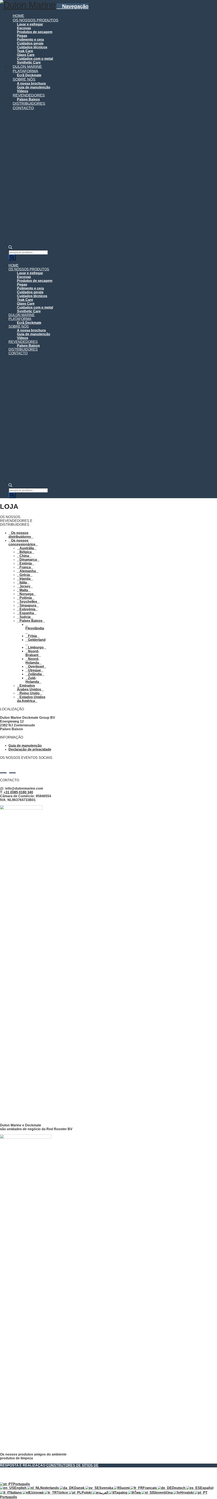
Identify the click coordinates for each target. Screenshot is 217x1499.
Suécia (25, 617)
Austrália (26, 548)
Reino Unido (29, 693)
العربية (104, 1492)
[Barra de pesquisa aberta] (10, 248)
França (25, 567)
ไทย (138, 1492)
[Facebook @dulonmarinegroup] (12, 769)
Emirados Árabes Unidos (29, 687)
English (20, 1488)
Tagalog (121, 1492)
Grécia (24, 575)
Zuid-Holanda (32, 680)
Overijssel (36, 666)
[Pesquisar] (12, 257)
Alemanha (27, 571)
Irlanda (25, 578)
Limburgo (36, 647)
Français (150, 1488)
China (24, 556)
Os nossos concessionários (21, 542)
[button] (73, 6)
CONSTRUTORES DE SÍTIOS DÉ (72, 1465)
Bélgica (25, 552)
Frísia (32, 636)
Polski (87, 1492)
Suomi (125, 1488)
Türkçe (63, 1492)
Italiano (16, 1492)
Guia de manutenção (25, 745)
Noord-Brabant (32, 653)
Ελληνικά (37, 1492)
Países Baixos (30, 620)
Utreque (34, 670)
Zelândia (35, 674)
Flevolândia (34, 628)
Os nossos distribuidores (19, 534)
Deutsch (179, 1488)
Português (21, 1484)
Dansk (79, 1488)
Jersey (24, 586)
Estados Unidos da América (31, 699)
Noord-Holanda (32, 660)
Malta (23, 590)
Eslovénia (27, 609)
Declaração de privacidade (29, 749)
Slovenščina (163, 1492)
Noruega (26, 594)
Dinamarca (28, 559)
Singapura (27, 605)
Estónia (25, 563)
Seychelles (28, 601)
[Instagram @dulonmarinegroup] (3, 769)
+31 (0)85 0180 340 (18, 792)
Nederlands (50, 1488)
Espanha (26, 613)
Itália (23, 582)
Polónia (25, 598)
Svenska (106, 1488)
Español (206, 1488)
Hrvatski (187, 1492)
